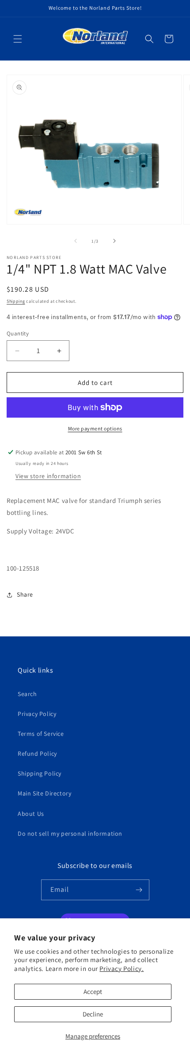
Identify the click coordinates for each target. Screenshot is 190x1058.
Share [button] (25, 594)
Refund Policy (37, 753)
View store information (48, 476)
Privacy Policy (37, 714)
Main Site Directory (44, 793)
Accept (93, 991)
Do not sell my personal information (70, 833)
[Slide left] (75, 241)
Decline (93, 1014)
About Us (31, 814)
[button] (17, 39)
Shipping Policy (39, 773)
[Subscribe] (139, 889)
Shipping (16, 301)
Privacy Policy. (121, 968)
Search (27, 694)
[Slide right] (114, 241)
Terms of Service (41, 734)
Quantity (18, 333)
